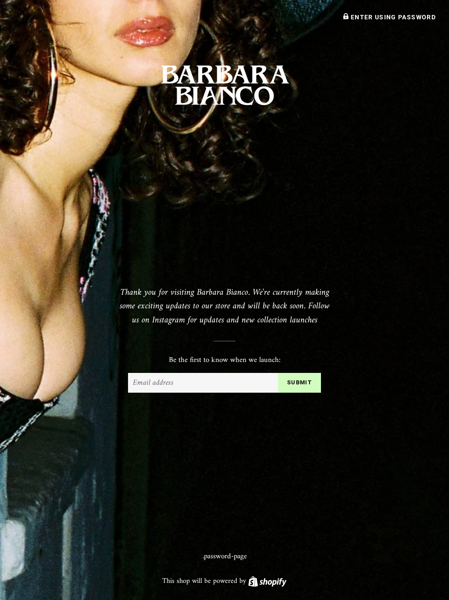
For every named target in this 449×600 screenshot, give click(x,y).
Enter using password (392, 17)
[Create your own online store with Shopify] (267, 581)
